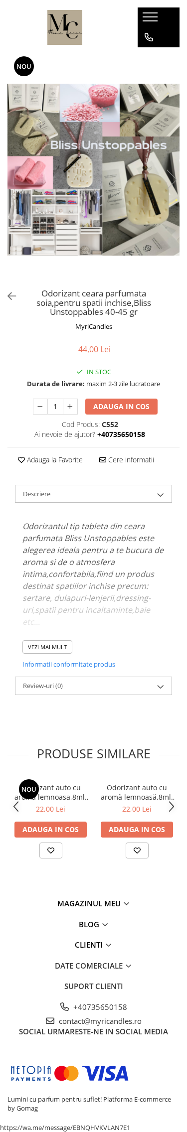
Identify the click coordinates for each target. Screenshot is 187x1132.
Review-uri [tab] (43, 685)
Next (172, 179)
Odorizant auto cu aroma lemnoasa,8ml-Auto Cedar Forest (50, 792)
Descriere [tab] (36, 493)
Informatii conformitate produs (68, 664)
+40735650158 (99, 1007)
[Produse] (151, 19)
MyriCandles (93, 326)
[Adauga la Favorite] (50, 850)
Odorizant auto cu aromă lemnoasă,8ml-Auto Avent (137, 792)
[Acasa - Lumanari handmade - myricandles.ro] (65, 27)
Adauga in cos (121, 406)
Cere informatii (130, 459)
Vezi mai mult (47, 647)
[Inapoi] (7, 296)
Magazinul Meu (90, 903)
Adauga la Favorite (54, 459)
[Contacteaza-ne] (149, 37)
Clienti (90, 945)
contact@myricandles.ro (99, 1021)
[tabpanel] (93, 170)
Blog (90, 924)
